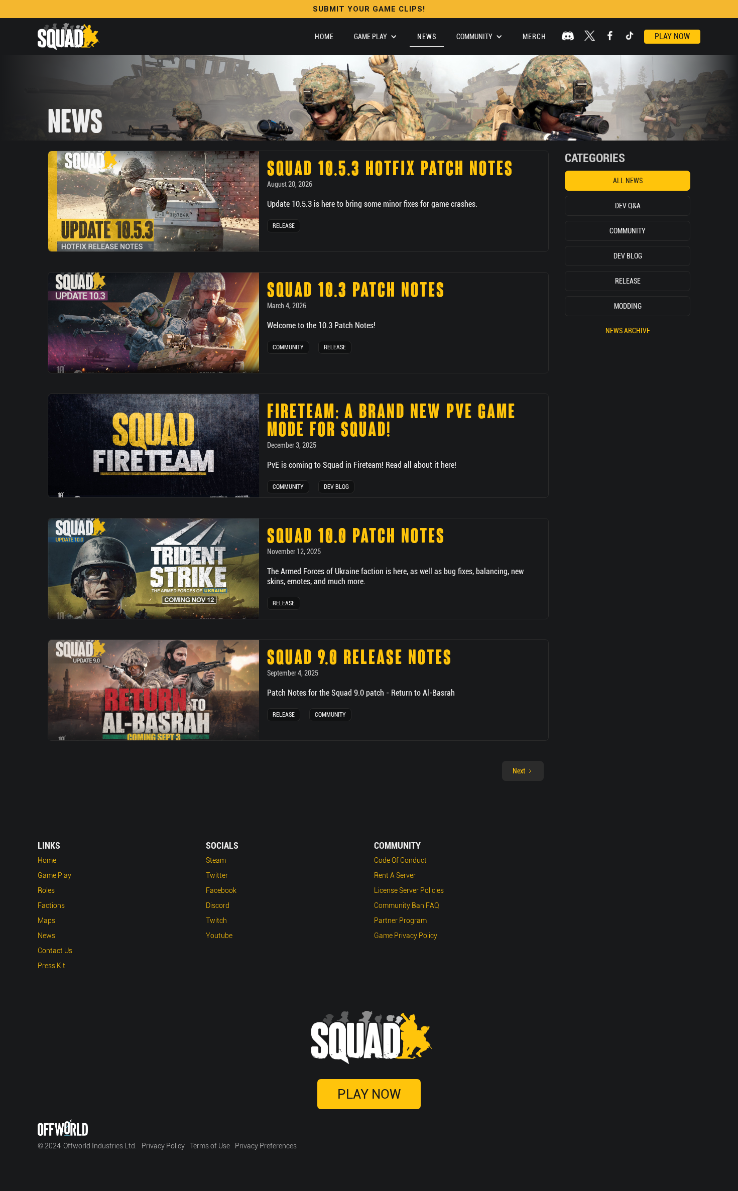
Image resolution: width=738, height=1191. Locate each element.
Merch (534, 37)
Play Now (672, 36)
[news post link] (153, 201)
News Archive (627, 331)
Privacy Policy (163, 1146)
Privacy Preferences (266, 1146)
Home (324, 37)
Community (288, 347)
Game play (54, 875)
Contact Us (55, 951)
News (426, 37)
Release (284, 225)
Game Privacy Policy (405, 936)
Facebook (221, 890)
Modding (628, 306)
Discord (217, 905)
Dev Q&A (628, 206)
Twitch (216, 920)
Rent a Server (395, 875)
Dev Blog (336, 486)
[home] (68, 36)
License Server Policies (409, 890)
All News (628, 181)
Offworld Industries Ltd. (100, 1146)
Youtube (219, 936)
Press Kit (51, 966)
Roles (46, 890)
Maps (46, 920)
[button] (375, 37)
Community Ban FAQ (406, 905)
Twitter (217, 875)
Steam (216, 860)
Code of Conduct (400, 860)
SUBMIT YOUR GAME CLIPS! (369, 9)
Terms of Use (210, 1146)
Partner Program (400, 920)
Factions (51, 905)
